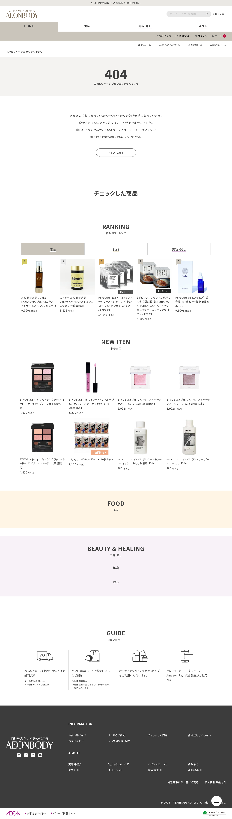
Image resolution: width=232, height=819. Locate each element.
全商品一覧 (144, 45)
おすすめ (219, 13)
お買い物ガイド (77, 735)
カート (220, 36)
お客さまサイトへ (37, 813)
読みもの (193, 764)
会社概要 (193, 45)
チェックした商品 (158, 735)
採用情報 (153, 770)
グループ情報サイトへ (65, 813)
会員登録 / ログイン (199, 735)
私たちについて (168, 45)
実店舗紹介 (216, 45)
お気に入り (164, 36)
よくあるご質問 (116, 735)
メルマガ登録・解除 (119, 741)
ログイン (202, 36)
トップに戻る (116, 152)
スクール (113, 770)
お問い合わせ (76, 741)
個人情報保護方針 (215, 782)
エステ (72, 770)
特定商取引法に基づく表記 (183, 782)
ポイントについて (157, 764)
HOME (10, 51)
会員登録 (184, 36)
